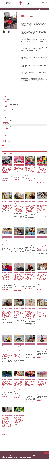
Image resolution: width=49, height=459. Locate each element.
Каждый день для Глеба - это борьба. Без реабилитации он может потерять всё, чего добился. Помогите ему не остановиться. (29, 277)
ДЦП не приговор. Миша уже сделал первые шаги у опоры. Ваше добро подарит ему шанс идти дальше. (18, 420)
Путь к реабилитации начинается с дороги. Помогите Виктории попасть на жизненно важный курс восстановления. (42, 171)
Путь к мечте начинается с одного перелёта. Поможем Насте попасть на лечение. (18, 169)
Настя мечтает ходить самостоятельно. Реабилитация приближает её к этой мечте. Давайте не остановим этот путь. (42, 313)
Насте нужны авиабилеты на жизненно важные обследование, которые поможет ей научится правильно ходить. (7, 206)
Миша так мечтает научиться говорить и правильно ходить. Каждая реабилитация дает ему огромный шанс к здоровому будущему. (30, 349)
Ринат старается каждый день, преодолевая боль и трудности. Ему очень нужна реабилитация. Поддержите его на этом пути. (7, 278)
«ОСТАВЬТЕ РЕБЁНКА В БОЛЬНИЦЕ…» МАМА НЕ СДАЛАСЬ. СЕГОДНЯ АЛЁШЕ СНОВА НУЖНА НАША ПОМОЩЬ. (30, 170)
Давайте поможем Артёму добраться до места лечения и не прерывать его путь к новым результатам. (7, 170)
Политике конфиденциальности (25, 457)
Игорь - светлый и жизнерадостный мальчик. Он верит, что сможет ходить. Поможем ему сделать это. (18, 312)
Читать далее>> (5, 180)
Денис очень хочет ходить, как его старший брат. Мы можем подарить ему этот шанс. (42, 348)
